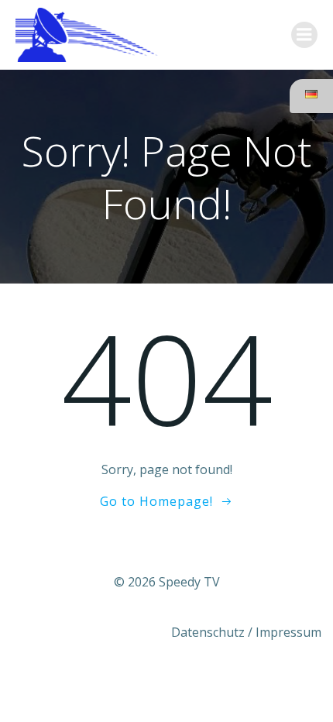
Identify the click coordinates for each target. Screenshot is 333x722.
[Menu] (304, 35)
